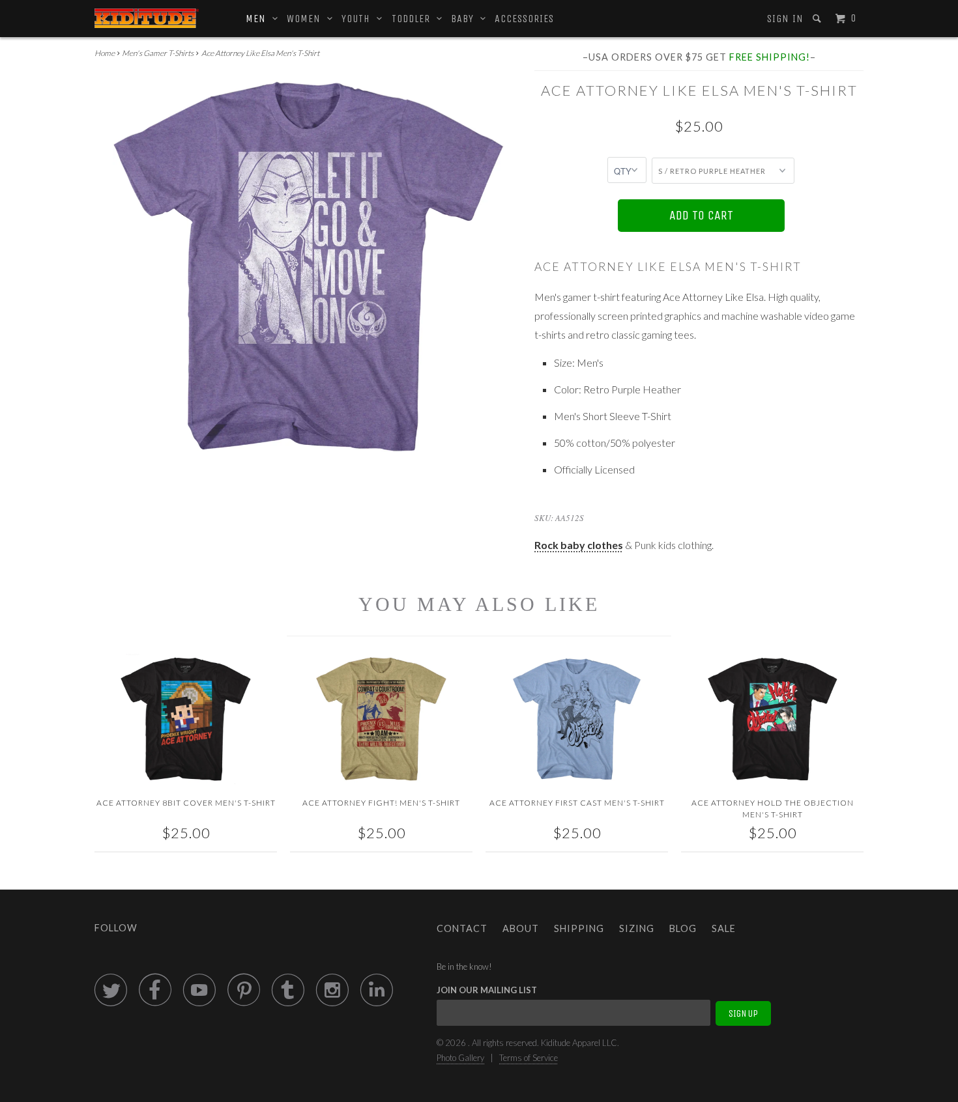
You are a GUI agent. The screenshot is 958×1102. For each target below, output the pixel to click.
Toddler (414, 18)
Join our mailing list (487, 990)
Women (307, 18)
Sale (724, 928)
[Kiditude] (146, 18)
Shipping (579, 928)
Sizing (636, 928)
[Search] (818, 19)
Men (259, 18)
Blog (683, 928)
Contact (462, 928)
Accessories (524, 18)
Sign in (785, 18)
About (520, 928)
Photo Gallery (460, 1058)
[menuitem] (784, 19)
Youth (359, 18)
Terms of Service (528, 1058)
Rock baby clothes (578, 545)
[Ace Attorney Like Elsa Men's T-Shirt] (307, 266)
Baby (465, 18)
